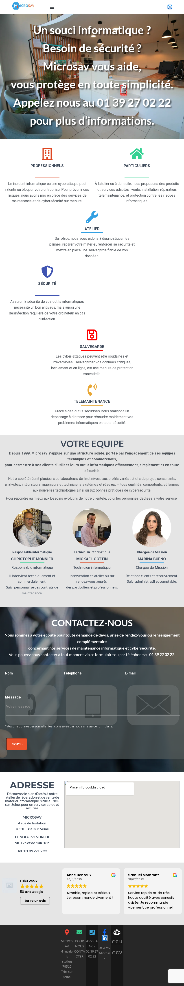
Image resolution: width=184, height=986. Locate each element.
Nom (9, 673)
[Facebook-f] (104, 932)
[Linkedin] (104, 938)
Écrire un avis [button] (35, 900)
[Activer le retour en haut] (175, 977)
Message (13, 697)
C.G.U (117, 941)
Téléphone (73, 673)
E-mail (130, 673)
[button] (52, 7)
